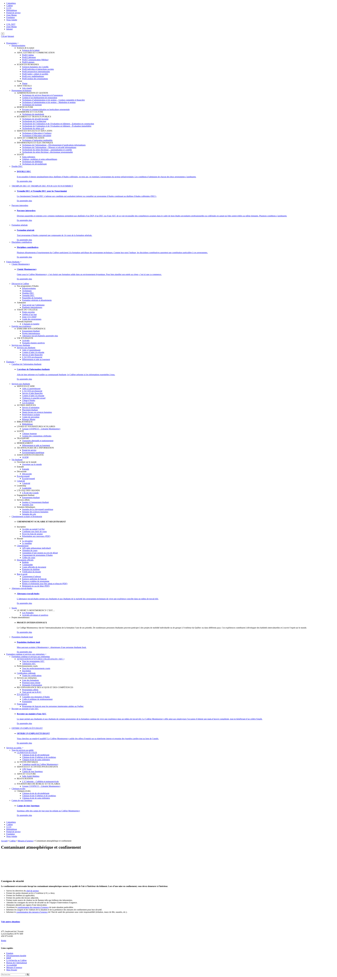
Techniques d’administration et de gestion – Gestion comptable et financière (53, 100)
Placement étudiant (30, 410)
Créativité (21, 481)
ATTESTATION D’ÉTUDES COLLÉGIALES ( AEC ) (40, 659)
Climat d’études (28, 400)
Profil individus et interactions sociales (38, 69)
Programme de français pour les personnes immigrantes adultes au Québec (53, 706)
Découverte (27, 474)
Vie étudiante (17, 459)
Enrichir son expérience (21, 326)
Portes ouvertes (28, 312)
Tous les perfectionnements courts (36, 668)
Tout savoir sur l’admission (33, 305)
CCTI (8, 8)
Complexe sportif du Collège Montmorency (40, 764)
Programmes (11, 43)
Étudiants (10, 362)
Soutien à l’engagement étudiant (35, 502)
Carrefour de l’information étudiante (26, 364)
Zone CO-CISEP (29, 317)
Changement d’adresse (31, 576)
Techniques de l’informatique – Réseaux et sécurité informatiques (49, 147)
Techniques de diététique (32, 161)
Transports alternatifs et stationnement (37, 441)
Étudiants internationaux (32, 307)
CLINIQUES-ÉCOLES (27, 752)
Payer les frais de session (32, 534)
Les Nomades (28, 613)
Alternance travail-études (32, 336)
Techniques (27, 291)
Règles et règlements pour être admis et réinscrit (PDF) (44, 583)
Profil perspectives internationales (36, 71)
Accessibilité (11, 965)
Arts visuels (27, 88)
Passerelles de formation (32, 298)
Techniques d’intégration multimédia (37, 140)
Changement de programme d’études (37, 555)
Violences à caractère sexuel (33, 398)
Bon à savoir (22, 574)
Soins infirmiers (28, 157)
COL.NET (10, 24)
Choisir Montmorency (21, 264)
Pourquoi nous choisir (31, 682)
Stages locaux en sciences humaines (37, 412)
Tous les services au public (23, 750)
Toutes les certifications (31, 675)
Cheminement (22, 546)
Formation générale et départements (37, 300)
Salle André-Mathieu (30, 776)
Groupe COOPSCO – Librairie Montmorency (41, 429)
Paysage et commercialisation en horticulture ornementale (46, 109)
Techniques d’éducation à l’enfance (36, 133)
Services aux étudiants (21, 345)
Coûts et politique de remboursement (37, 699)
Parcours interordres (20, 205)
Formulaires (27, 701)
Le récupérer (27, 541)
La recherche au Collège (16, 960)
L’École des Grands (30, 493)
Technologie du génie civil (33, 128)
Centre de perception (30, 417)
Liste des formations (30, 680)
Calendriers (11, 3)
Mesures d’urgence (25, 841)
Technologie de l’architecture (34, 121)
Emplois (9, 953)
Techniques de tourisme (32, 105)
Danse (24, 83)
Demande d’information (32, 685)
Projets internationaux (31, 333)
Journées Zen (27, 505)
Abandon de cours (29, 550)
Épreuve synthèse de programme (35, 581)
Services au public (14, 748)
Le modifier (27, 543)
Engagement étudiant (31, 331)
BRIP (8, 958)
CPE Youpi (26, 769)
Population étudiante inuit (22, 637)
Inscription (26, 671)
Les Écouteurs (28, 403)
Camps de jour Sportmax (32, 771)
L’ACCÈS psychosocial (32, 357)
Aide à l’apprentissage (31, 350)
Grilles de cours (28, 557)
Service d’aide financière (32, 355)
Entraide (25, 469)
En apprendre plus (24, 181)
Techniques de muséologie (33, 114)
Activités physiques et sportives (35, 615)
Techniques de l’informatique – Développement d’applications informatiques (54, 145)
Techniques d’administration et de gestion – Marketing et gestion (49, 102)
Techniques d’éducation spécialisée (36, 135)
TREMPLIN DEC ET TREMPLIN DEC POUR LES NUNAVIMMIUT (42, 186)
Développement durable (16, 955)
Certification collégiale (26, 673)
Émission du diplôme (31, 569)
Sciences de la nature (30, 50)
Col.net (4, 36)
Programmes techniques (21, 90)
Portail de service (13, 13)
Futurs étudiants (13, 262)
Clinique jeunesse (29, 433)
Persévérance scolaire (31, 414)
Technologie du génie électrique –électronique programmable (47, 152)
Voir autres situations (10, 922)
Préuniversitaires (18, 45)
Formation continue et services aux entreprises (25, 654)
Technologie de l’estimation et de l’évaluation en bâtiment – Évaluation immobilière (56, 126)
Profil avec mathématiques (33, 76)
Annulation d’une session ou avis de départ (40, 553)
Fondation (10, 17)
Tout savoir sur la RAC (31, 692)
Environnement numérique (33, 452)
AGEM (25, 457)
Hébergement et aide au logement (36, 359)
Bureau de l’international (16, 963)
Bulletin (25, 562)
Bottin (3, 940)
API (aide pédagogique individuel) (36, 548)
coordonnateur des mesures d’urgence (33, 907)
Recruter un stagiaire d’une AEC (25, 709)
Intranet (9, 29)
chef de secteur (32, 891)
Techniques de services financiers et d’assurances (42, 95)
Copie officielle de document (34, 567)
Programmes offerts (30, 690)
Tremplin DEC (28, 295)
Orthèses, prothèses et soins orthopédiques (39, 159)
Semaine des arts (29, 514)
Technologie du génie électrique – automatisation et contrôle (47, 150)
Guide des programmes (31, 319)
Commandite (27, 565)
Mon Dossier (11, 970)
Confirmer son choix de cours (34, 531)
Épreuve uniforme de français (34, 579)
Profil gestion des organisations (35, 79)
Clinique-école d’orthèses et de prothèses (39, 757)
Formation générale (20, 225)
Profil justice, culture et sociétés (35, 74)
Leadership (26, 488)
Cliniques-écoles (18, 788)
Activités (25, 340)
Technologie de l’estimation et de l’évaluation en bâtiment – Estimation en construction (58, 124)
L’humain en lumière (30, 324)
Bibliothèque (11, 10)
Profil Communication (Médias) (35, 60)
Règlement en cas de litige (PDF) (36, 586)
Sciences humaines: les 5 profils (35, 67)
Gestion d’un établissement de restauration (39, 97)
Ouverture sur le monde (32, 464)
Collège (9, 5)
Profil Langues (28, 62)
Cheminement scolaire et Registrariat (27, 516)
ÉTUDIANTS (23, 694)
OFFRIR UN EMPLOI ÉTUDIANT (27, 728)
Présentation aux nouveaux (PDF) (36, 536)
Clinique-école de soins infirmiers (36, 759)
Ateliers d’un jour (29, 314)
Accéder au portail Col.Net (33, 529)
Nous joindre (11, 20)
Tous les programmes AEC (33, 661)
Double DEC (17, 166)
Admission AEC (29, 664)
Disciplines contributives (22, 242)
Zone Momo (11, 15)
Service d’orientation (30, 407)
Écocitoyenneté (23, 476)
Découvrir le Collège (20, 283)
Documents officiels (25, 560)
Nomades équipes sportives (33, 343)
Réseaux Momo (28, 419)
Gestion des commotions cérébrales (36, 436)
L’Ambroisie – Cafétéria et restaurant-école (40, 781)
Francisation (22, 704)
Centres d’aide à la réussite (33, 352)
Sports (14, 608)
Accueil (4, 841)
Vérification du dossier (31, 572)
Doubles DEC (28, 293)
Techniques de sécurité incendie (35, 119)
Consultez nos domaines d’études (36, 697)
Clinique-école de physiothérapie (35, 755)
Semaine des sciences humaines (35, 512)
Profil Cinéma (28, 55)
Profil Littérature (29, 57)
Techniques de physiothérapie (34, 164)
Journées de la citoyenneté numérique (37, 509)
